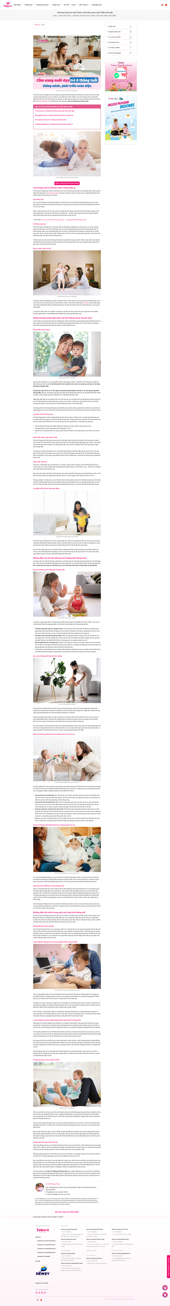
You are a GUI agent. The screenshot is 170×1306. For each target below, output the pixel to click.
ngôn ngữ (85, 303)
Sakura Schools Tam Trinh (120, 1229)
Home (55, 15)
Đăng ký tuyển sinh (115, 32)
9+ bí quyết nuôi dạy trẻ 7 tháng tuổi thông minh (50, 120)
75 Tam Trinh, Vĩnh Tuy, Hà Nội (122, 1234)
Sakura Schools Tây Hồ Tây (94, 1229)
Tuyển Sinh (56, 5)
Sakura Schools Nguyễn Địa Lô (121, 1253)
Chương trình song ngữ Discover (46, 1244)
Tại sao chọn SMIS (115, 37)
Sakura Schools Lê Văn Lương (95, 1239)
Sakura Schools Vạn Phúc (68, 1239)
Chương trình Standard (43, 1256)
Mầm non (38, 1237)
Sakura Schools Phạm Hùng (120, 1239)
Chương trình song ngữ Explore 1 (46, 1252)
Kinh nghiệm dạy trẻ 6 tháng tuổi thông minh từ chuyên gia (54, 115)
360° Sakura (83, 5)
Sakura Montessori (44, 101)
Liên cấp (37, 1261)
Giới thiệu (17, 5)
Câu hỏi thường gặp (115, 53)
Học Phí (66, 5)
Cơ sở (73, 5)
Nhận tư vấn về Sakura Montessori (67, 183)
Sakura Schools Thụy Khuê (69, 1229)
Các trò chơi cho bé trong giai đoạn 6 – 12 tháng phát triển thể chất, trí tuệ (64, 220)
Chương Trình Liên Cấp (41, 1283)
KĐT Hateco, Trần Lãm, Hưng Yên (97, 1263)
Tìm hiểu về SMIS (114, 47)
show (42, 24)
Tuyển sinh (112, 26)
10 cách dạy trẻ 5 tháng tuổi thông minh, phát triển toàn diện (54, 111)
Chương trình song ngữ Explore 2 (46, 1248)
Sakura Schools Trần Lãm (94, 1258)
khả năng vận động (53, 193)
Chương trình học (42, 5)
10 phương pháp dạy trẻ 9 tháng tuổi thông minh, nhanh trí (54, 124)
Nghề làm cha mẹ (65, 15)
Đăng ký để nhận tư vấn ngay (168, 1267)
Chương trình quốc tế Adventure (46, 1240)
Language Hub (97, 5)
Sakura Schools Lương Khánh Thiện (72, 1263)
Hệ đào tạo (28, 5)
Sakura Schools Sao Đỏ (68, 1253)
